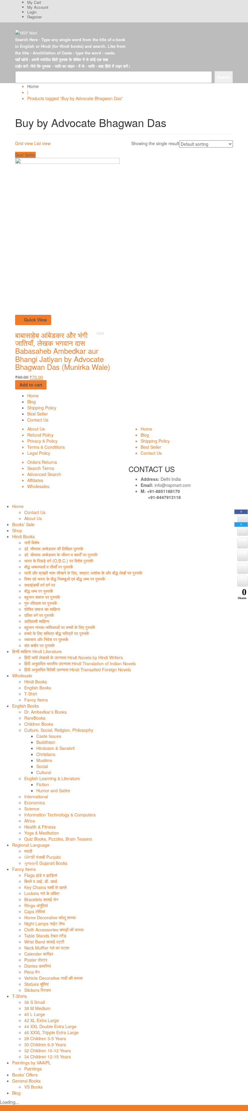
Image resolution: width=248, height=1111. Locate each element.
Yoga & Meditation (41, 833)
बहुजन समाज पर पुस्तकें (42, 597)
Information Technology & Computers (60, 815)
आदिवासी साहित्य (36, 621)
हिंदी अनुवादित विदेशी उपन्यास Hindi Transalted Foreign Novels (77, 669)
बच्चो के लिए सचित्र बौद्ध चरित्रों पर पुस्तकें (56, 633)
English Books (37, 688)
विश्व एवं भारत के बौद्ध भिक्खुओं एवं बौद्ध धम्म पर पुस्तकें (64, 579)
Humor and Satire (53, 790)
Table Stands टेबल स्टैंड (45, 936)
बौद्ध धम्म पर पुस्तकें (38, 591)
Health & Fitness (40, 827)
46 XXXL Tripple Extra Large (51, 1032)
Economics (34, 803)
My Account (37, 7)
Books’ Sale (23, 524)
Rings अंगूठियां (36, 905)
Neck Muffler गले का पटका (46, 948)
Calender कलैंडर (38, 954)
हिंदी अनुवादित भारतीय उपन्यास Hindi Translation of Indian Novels (80, 663)
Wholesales (38, 486)
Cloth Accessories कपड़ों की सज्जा (53, 930)
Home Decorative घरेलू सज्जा (50, 917)
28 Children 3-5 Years (45, 1038)
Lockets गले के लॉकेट (42, 893)
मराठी (28, 851)
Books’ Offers (25, 1075)
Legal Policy (38, 453)
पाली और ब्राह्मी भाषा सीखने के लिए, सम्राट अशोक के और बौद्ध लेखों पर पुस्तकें (83, 573)
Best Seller (37, 414)
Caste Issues (48, 736)
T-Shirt (30, 694)
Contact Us (37, 420)
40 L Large (34, 1014)
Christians (45, 754)
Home (33, 86)
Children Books (38, 724)
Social (42, 766)
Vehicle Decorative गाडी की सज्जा (53, 978)
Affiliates (35, 480)
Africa (29, 821)
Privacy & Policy (42, 441)
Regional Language (31, 845)
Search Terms (40, 468)
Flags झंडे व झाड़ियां (40, 875)
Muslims (44, 760)
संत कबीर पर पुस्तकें (39, 645)
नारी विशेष (31, 542)
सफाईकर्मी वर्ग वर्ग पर (39, 585)
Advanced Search (44, 474)
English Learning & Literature (52, 778)
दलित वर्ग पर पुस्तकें (39, 615)
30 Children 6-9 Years (45, 1044)
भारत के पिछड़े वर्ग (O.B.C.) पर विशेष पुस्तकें (58, 561)
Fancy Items (36, 700)
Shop (17, 530)
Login (32, 12)
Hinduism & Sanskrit (55, 748)
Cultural (43, 772)
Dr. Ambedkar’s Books (45, 712)
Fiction (42, 784)
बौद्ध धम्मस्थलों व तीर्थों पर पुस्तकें (48, 567)
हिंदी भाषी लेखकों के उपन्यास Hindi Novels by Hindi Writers (73, 657)
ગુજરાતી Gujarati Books (45, 863)
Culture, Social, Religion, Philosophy (58, 730)
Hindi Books (23, 536)
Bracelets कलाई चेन (41, 899)
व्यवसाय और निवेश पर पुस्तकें (46, 639)
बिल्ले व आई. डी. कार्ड (40, 881)
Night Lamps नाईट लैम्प (44, 923)
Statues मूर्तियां (36, 984)
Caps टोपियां (34, 911)
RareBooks (34, 718)
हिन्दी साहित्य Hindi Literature (37, 651)
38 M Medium (37, 1008)
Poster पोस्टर (35, 960)
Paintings (33, 1069)
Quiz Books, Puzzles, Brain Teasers (58, 839)
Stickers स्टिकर (37, 990)
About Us (36, 429)
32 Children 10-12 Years (47, 1050)
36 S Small (34, 1002)
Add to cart (30, 385)
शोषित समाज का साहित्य (42, 609)
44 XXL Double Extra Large (50, 1026)
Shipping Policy (41, 408)
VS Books (33, 1087)
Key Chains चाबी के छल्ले (45, 887)
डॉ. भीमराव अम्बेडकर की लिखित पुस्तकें (53, 549)
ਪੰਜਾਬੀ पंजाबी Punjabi (42, 857)
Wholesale (22, 676)
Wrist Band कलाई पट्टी (44, 942)
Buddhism (45, 742)
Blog (31, 402)
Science (31, 809)
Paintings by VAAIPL (31, 1063)
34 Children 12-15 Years (47, 1057)
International (36, 796)
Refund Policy (40, 435)
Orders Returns (42, 462)
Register (34, 17)
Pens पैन (32, 972)
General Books (26, 1081)
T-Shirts (19, 996)
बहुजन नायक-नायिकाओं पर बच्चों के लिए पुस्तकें (59, 627)
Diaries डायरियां (37, 966)
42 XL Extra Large (41, 1020)
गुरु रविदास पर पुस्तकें (40, 603)
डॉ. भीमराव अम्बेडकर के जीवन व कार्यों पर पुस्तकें (60, 555)
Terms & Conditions (46, 447)
